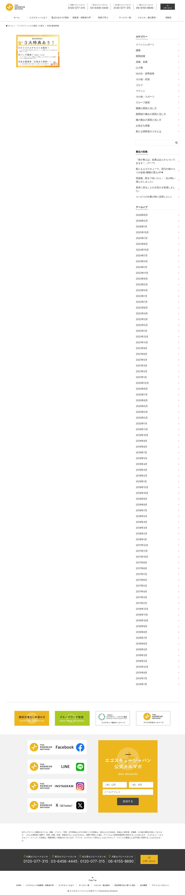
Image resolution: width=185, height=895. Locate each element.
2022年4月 (142, 313)
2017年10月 (142, 556)
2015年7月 (141, 678)
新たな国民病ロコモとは (148, 131)
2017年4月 (141, 591)
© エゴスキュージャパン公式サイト (82, 891)
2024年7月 (142, 255)
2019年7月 (141, 452)
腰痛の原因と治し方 (146, 108)
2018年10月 (142, 493)
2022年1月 (141, 330)
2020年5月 (142, 406)
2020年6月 (142, 400)
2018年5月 (141, 516)
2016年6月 (141, 643)
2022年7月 (142, 301)
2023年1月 (141, 296)
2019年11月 (142, 429)
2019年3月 (141, 469)
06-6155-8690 (121, 861)
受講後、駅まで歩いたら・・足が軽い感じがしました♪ (155, 180)
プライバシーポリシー (160, 885)
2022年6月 (142, 307)
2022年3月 (142, 319)
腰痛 (138, 50)
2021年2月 (141, 371)
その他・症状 (143, 79)
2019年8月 (141, 446)
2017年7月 (141, 574)
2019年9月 (141, 440)
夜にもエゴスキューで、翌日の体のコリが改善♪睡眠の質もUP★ (155, 170)
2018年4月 (141, 521)
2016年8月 (141, 632)
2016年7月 (141, 637)
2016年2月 (141, 661)
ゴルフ (139, 85)
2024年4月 (142, 261)
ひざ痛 (139, 67)
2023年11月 (142, 272)
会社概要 (143, 885)
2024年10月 (142, 249)
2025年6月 (142, 243)
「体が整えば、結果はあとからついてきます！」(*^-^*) (155, 161)
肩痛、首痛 (141, 61)
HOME (18, 885)
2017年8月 (141, 568)
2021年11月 (142, 342)
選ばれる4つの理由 (60, 17)
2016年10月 (142, 620)
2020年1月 (141, 423)
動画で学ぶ (103, 17)
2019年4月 (141, 464)
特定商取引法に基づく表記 (124, 885)
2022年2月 (142, 325)
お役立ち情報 (143, 125)
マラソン (140, 90)
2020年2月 (142, 417)
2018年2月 (141, 533)
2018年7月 (141, 510)
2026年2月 (142, 220)
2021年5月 (141, 359)
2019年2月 (141, 475)
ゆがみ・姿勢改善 (145, 73)
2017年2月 (141, 603)
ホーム (17, 17)
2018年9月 (141, 498)
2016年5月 (141, 649)
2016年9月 (141, 626)
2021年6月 (141, 353)
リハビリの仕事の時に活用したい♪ (154, 196)
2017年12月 (142, 545)
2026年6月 (142, 214)
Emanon (114, 891)
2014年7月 (141, 684)
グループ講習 (143, 102)
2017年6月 (141, 579)
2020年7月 (142, 394)
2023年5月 (142, 284)
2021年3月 (141, 365)
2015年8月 (141, 672)
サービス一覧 (125, 17)
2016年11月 (142, 614)
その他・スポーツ (145, 96)
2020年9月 (142, 388)
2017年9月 (141, 562)
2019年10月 (142, 435)
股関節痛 (140, 56)
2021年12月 (142, 336)
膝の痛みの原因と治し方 (148, 119)
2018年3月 (141, 527)
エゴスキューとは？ (38, 17)
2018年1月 (141, 539)
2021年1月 (141, 377)
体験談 (168, 17)
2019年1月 (141, 481)
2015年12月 (142, 666)
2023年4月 (142, 290)
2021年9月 (141, 348)
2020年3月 (142, 411)
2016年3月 (141, 655)
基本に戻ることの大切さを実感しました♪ (155, 189)
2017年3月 (141, 597)
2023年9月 (142, 278)
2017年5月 (141, 585)
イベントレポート (145, 44)
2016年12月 (142, 608)
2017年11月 (142, 550)
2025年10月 (142, 232)
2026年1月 (141, 226)
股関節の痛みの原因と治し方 (151, 114)
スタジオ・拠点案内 (147, 17)
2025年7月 (142, 238)
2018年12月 (142, 487)
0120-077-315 (36, 861)
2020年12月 (142, 382)
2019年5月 (141, 458)
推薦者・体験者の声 (82, 17)
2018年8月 (141, 504)
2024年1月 (141, 267)
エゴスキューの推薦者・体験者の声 (40, 885)
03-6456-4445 (64, 861)
